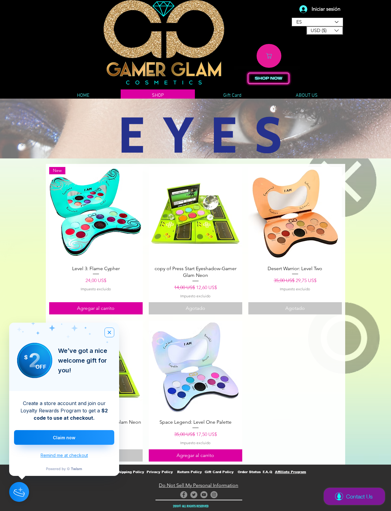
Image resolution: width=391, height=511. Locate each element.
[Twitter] (193, 494)
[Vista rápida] (195, 213)
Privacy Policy (160, 472)
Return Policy (189, 472)
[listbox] (324, 30)
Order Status (249, 472)
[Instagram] (213, 494)
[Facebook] (183, 494)
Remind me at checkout (64, 455)
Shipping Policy (130, 472)
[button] (324, 30)
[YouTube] (203, 494)
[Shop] (269, 56)
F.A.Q (267, 472)
